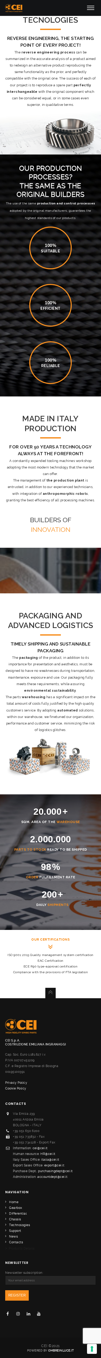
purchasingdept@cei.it (55, 1171)
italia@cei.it (50, 1159)
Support (15, 1231)
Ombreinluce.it (61, 1350)
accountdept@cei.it (52, 1177)
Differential (18, 1213)
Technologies (19, 1225)
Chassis (15, 1219)
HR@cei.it (47, 1154)
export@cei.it (54, 1165)
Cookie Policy (15, 1088)
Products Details (19, 1248)
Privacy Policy (16, 1083)
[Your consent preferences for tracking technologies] (92, 1349)
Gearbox (15, 1208)
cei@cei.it (40, 1148)
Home (13, 1202)
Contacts (16, 1242)
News (13, 1236)
